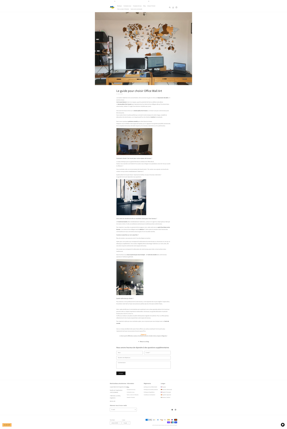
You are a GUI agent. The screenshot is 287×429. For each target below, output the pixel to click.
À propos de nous (131, 389)
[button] (169, 7)
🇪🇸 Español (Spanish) (166, 394)
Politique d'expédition (149, 392)
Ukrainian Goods (158, 425)
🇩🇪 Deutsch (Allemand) (166, 389)
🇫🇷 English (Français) (166, 392)
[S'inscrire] (135, 409)
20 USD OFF (7, 425)
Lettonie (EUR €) (114, 423)
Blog (128, 387)
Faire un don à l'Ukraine (132, 394)
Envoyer (121, 373)
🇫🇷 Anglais (163, 387)
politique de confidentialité (150, 387)
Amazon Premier (131, 397)
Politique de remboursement (151, 389)
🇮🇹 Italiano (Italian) (165, 397)
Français (125, 423)
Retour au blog (144, 341)
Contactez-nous (130, 392)
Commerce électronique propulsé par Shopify (169, 425)
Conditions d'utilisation (149, 394)
